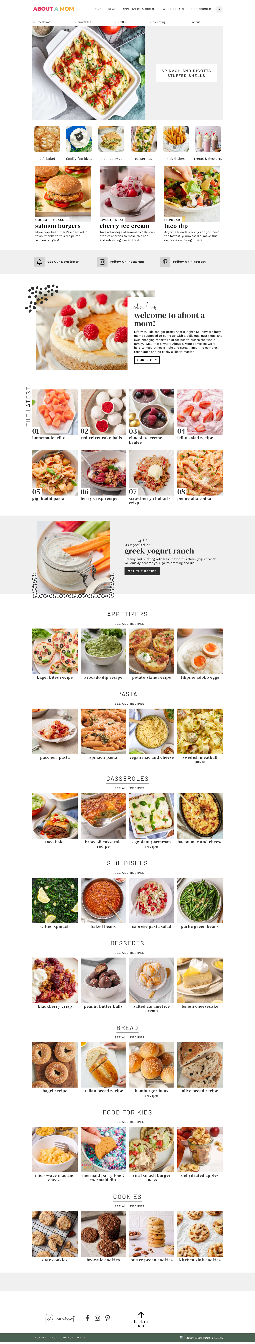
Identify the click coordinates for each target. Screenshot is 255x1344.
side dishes (176, 158)
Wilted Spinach (55, 926)
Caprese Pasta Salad (152, 926)
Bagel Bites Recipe (55, 677)
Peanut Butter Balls (103, 1006)
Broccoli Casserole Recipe (103, 844)
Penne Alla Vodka (194, 498)
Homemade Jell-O (49, 438)
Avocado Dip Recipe (103, 677)
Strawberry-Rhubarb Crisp (149, 501)
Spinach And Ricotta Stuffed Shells (186, 73)
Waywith (218, 1338)
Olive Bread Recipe (200, 1091)
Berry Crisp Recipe (99, 498)
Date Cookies (55, 1260)
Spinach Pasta (103, 757)
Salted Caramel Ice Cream (151, 1008)
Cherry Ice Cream (125, 226)
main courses (111, 158)
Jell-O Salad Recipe (195, 438)
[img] (87, 1318)
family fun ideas (79, 158)
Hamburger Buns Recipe (151, 1093)
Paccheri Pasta (55, 757)
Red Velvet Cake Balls (101, 438)
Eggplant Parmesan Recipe (151, 844)
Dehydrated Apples (200, 1175)
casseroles (143, 158)
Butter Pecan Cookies (151, 1260)
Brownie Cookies (103, 1260)
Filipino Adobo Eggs (200, 677)
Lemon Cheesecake (200, 1006)
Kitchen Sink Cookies (200, 1260)
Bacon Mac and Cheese (200, 842)
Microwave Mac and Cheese (55, 1177)
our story (147, 360)
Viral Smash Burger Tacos (152, 1177)
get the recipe (142, 571)
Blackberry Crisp (55, 1006)
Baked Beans (103, 926)
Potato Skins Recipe (151, 677)
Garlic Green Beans (200, 926)
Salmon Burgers (58, 226)
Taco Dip (176, 226)
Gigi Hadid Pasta (48, 498)
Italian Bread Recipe (103, 1091)
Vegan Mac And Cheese (151, 757)
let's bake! (46, 158)
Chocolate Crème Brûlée (145, 440)
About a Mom (53, 9)
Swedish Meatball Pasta (200, 759)
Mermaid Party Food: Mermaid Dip (103, 1177)
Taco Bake (55, 842)
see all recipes (129, 624)
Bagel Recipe (55, 1091)
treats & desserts (208, 158)
